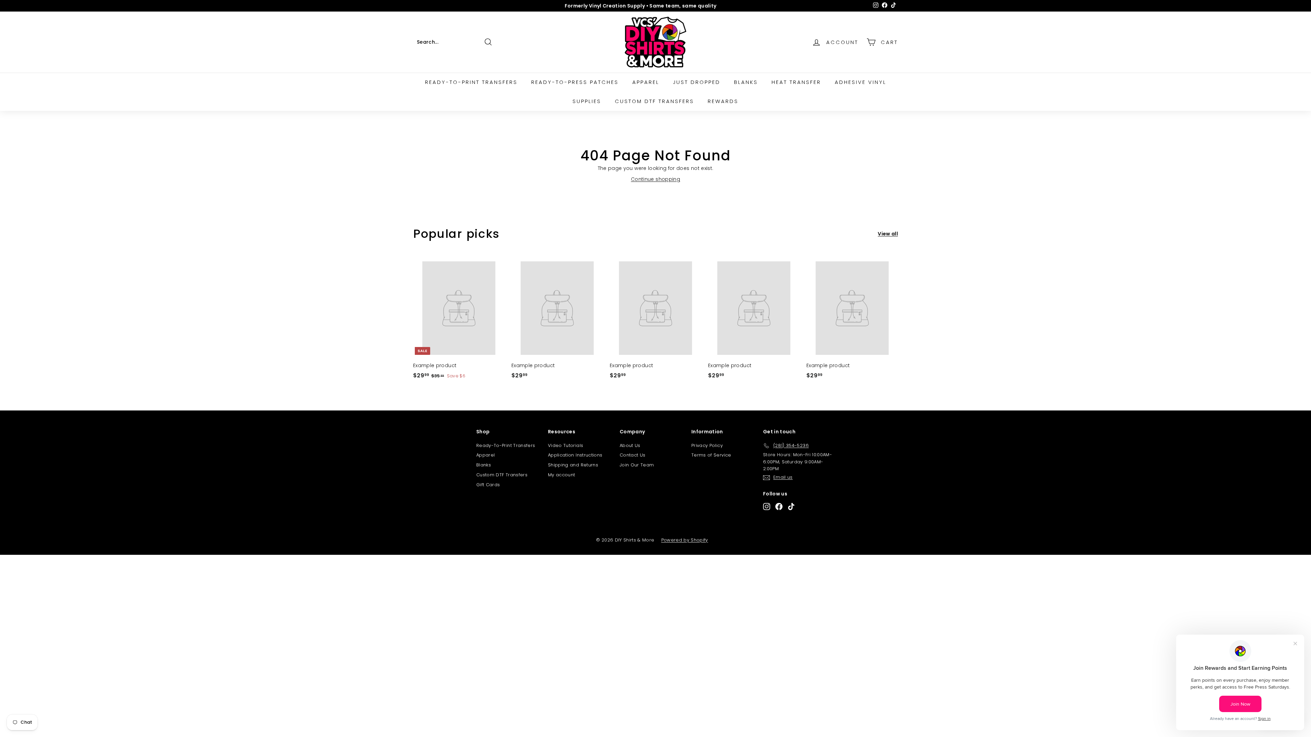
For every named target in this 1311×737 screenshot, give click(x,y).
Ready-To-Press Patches (575, 82)
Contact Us (633, 455)
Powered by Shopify (684, 540)
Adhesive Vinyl (860, 82)
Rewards (723, 101)
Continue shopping (655, 179)
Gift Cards (488, 484)
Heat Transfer (796, 82)
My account (561, 475)
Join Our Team (637, 465)
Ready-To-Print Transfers (505, 445)
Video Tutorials (565, 445)
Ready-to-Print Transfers (471, 82)
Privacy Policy (707, 445)
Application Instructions (575, 455)
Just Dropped (696, 82)
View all (888, 233)
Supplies (587, 101)
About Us (630, 445)
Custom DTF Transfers (654, 101)
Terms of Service (711, 455)
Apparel (645, 82)
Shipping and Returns (573, 465)
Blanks (746, 82)
